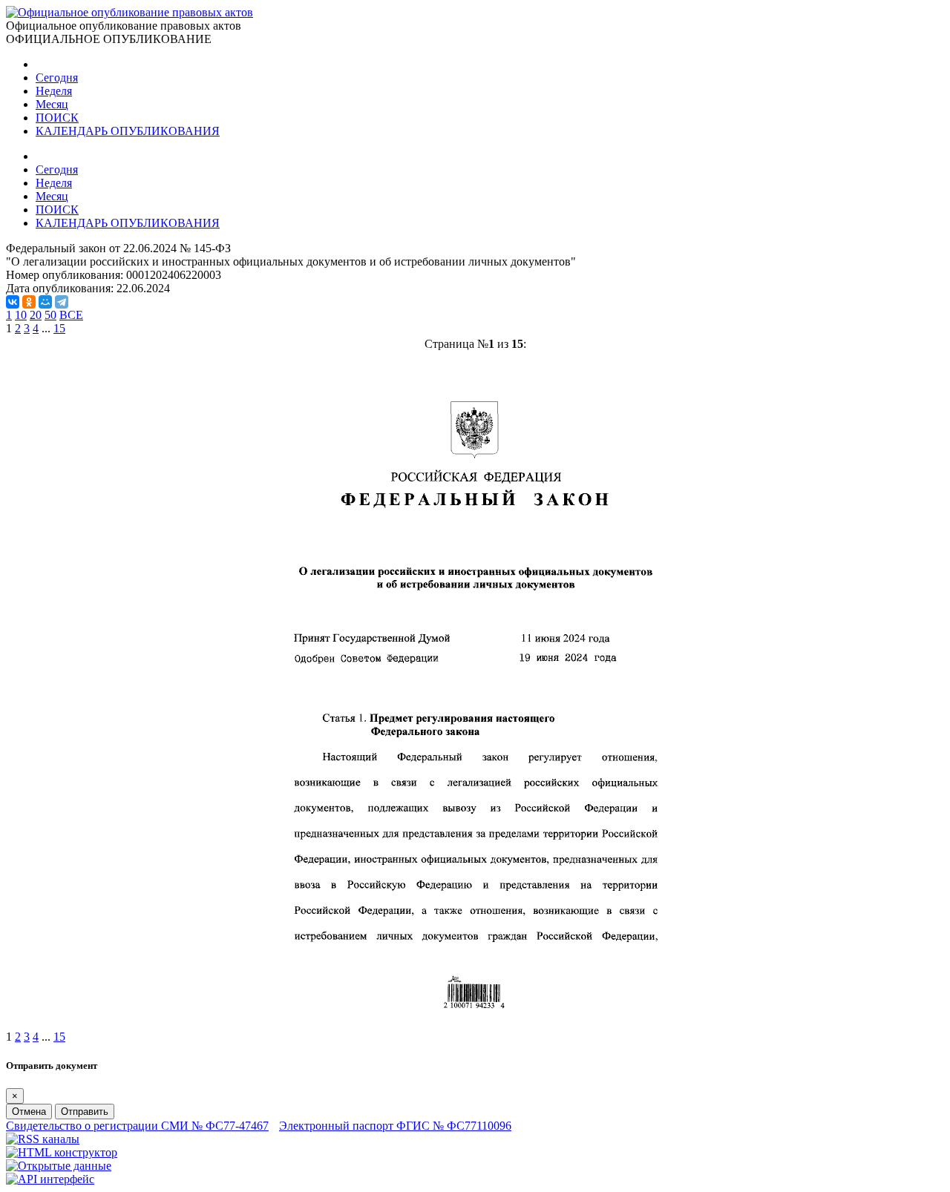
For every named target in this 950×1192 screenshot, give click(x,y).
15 (59, 328)
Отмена (29, 1111)
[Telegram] (61, 302)
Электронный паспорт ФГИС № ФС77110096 (395, 1125)
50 (50, 315)
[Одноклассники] (29, 302)
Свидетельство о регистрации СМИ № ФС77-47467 (137, 1125)
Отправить (84, 1111)
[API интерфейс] (50, 1179)
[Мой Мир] (45, 302)
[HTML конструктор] (61, 1152)
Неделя (54, 91)
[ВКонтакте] (12, 302)
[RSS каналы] (42, 1139)
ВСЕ (71, 315)
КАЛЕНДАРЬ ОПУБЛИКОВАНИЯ (128, 131)
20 (36, 315)
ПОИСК (57, 117)
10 (21, 315)
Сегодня (57, 77)
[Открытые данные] (58, 1165)
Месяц (52, 104)
